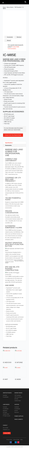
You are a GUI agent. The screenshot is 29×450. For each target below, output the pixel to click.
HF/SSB (16, 398)
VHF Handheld (17, 7)
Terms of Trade (16, 439)
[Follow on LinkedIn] (16, 442)
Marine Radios (10, 7)
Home (4, 7)
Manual (9, 40)
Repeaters (5, 410)
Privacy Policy (9, 439)
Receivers (16, 412)
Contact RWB (7, 433)
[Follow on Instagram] (18, 442)
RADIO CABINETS (18, 419)
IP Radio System (6, 415)
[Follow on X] (13, 442)
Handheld (5, 395)
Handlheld (16, 407)
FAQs (21, 439)
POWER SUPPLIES (18, 416)
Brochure (19, 37)
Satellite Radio (17, 400)
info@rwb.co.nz (6, 429)
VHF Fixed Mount (18, 397)
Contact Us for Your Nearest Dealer (13, 135)
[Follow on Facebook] (11, 442)
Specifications (9, 142)
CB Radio (5, 412)
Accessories (10, 37)
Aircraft (16, 410)
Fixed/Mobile (5, 397)
